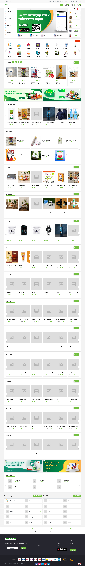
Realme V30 (21, 292)
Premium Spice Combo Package (24, 185)
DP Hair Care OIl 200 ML (23, 372)
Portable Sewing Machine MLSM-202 (49, 212)
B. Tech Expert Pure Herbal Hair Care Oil (36, 372)
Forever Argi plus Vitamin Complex (36, 83)
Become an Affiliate (63, 1)
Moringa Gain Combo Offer (48, 83)
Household (10, 48)
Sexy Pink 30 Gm (59, 265)
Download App (51, 1)
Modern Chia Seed (22, 83)
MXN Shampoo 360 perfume (73, 372)
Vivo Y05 (33, 292)
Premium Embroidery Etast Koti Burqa (12, 399)
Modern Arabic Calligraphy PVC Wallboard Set (61, 212)
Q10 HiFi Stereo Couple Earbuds (12, 238)
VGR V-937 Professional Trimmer (24, 238)
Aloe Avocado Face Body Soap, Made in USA (46, 154)
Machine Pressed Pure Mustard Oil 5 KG (36, 346)
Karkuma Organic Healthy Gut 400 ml (12, 122)
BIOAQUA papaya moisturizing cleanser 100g (24, 265)
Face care (75, 48)
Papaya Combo (59, 83)
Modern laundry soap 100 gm (36, 212)
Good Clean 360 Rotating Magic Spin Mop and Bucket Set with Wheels (12, 185)
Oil (75, 56)
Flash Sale (52, 9)
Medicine (38, 56)
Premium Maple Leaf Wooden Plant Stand (12, 212)
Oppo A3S (46, 292)
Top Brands (23, 9)
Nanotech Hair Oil (10, 372)
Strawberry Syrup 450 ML (24, 122)
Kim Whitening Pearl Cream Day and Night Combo (12, 265)
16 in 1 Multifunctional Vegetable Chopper (49, 185)
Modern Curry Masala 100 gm (36, 185)
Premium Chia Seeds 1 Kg (24, 346)
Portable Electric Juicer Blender (73, 185)
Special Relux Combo (11, 346)
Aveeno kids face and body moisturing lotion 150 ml (61, 319)
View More (76, 62)
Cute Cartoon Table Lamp (73, 292)
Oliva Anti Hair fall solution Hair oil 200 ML (49, 372)
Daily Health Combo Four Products (73, 83)
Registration (78, 1)
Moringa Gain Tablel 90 (71, 140)
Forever (59, 9)
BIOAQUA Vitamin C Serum (49, 265)
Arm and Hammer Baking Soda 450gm (61, 185)
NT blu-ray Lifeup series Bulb (22, 154)
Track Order (70, 1)
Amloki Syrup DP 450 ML (36, 122)
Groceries (38, 48)
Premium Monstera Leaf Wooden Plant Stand (24, 212)
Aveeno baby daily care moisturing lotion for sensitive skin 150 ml (73, 319)
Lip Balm (66, 56)
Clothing (28, 56)
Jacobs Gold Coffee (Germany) (12, 426)
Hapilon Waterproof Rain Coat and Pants (61, 122)
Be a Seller (57, 1)
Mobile (47, 48)
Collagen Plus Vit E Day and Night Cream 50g (73, 265)
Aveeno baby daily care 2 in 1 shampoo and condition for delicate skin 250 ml (49, 319)
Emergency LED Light (11, 83)
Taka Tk (11, 1)
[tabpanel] (42, 21)
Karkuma (45, 9)
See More (77, 41)
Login (74, 1)
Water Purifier (66, 48)
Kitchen (19, 56)
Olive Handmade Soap (60, 372)
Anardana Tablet (69, 154)
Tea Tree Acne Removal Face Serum (36, 265)
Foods (19, 48)
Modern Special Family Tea (24, 426)
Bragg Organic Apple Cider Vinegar (73, 346)
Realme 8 (9, 292)
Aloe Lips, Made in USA (46, 140)
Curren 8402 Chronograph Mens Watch (49, 238)
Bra (57, 399)
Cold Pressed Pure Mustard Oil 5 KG (49, 346)
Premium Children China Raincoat (73, 122)
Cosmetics (28, 48)
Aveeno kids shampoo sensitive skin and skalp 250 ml (36, 319)
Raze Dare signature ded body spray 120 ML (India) (49, 122)
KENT (64, 9)
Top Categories (37, 9)
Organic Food (47, 56)
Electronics (10, 56)
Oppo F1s (58, 292)
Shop (29, 9)
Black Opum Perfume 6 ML (73, 238)
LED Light (57, 48)
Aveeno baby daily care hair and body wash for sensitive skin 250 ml (24, 319)
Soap (57, 56)
